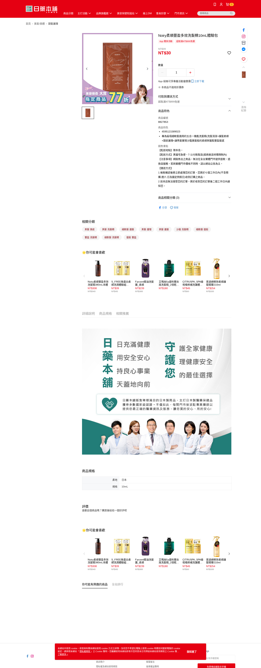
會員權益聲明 (152, 666)
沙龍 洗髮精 (182, 229)
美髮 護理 (146, 229)
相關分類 (88, 222)
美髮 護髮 (164, 229)
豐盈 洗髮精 (91, 237)
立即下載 (199, 81)
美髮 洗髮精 (108, 229)
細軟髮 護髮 (128, 229)
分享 (164, 207)
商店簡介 (100, 662)
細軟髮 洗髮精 (111, 237)
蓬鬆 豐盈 (131, 237)
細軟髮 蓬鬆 (202, 229)
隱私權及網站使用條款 (106, 666)
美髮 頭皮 (90, 229)
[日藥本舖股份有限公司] (41, 9)
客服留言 (150, 662)
